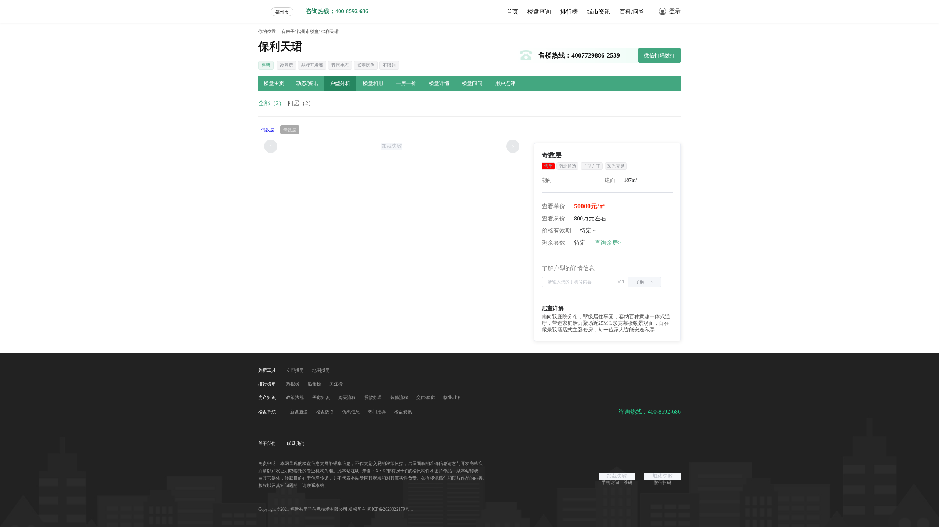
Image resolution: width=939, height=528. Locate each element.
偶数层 (267, 129)
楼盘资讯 (403, 411)
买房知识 (321, 397)
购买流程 (347, 397)
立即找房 (295, 370)
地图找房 (321, 370)
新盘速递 (299, 411)
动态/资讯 (307, 83)
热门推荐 (377, 411)
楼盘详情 (439, 83)
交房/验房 (426, 397)
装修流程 (399, 397)
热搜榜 (293, 383)
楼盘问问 (472, 83)
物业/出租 (452, 397)
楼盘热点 (325, 411)
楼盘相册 (373, 83)
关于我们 (267, 443)
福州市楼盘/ (308, 31)
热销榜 (315, 383)
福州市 (282, 12)
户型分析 (340, 83)
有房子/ (288, 31)
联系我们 (295, 443)
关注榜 (336, 383)
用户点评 (505, 83)
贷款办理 (373, 397)
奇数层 (289, 129)
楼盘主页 (274, 83)
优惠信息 (351, 411)
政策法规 (295, 397)
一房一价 (406, 83)
